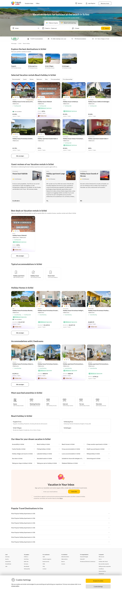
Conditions (101, 568)
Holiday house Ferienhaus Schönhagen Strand (26, 138)
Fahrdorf (71, 423)
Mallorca (26, 556)
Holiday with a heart (103, 561)
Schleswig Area (32, 66)
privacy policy (15, 586)
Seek (44, 556)
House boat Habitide (20, 174)
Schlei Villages (49, 66)
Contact (44, 568)
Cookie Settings (98, 586)
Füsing (38, 430)
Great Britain (8, 564)
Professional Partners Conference (87, 561)
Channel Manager (84, 556)
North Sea (26, 559)
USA (6, 566)
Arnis (47, 171)
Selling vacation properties (105, 566)
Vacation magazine (47, 559)
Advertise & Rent (65, 556)
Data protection (102, 571)
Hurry (100, 559)
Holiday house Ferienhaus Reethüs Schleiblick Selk (27, 310)
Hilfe (44, 564)
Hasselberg (20, 423)
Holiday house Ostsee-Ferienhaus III (73, 138)
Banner (63, 561)
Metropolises (27, 568)
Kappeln (13, 66)
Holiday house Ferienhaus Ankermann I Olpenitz (27, 364)
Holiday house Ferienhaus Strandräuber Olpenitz (52, 310)
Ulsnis (34, 430)
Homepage (14, 43)
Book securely (46, 561)
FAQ (44, 566)
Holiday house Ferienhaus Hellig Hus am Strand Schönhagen (80, 310)
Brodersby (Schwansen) (41, 423)
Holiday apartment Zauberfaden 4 (98, 138)
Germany (7, 556)
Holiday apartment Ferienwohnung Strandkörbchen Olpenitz (81, 364)
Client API (82, 559)
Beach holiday (26, 43)
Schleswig (15, 171)
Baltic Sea (26, 561)
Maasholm (26, 423)
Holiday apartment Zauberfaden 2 (48, 138)
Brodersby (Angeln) (18, 430)
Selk (90, 423)
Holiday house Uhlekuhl (45, 101)
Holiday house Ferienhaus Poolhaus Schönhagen (102, 310)
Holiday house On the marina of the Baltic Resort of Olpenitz (30, 101)
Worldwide (26, 566)
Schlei (19, 43)
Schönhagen (65, 66)
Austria (7, 559)
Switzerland (8, 561)
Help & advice (64, 559)
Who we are (101, 556)
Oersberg (32, 423)
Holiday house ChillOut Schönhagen (98, 101)
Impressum (101, 573)
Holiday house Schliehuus (70, 101)
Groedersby (26, 430)
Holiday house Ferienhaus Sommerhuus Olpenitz (52, 364)
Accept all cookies (98, 581)
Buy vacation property (104, 564)
